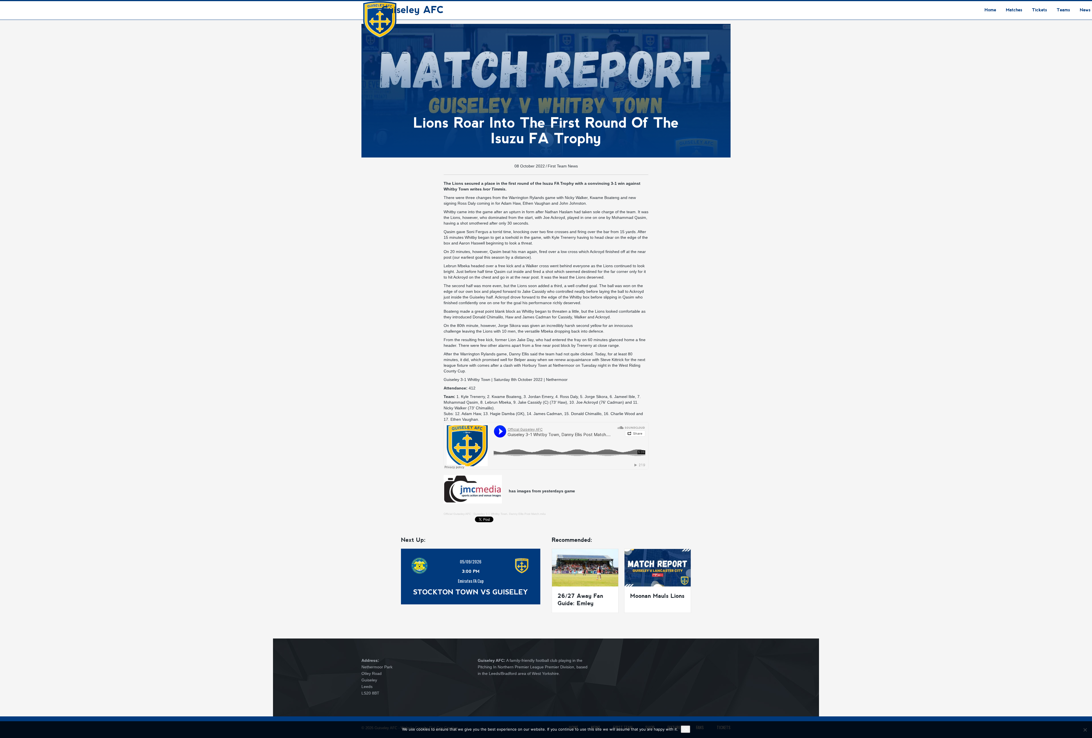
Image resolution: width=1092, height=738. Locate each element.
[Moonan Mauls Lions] (657, 567)
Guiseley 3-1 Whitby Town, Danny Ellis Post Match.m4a (509, 513)
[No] (1085, 730)
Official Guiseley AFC (457, 513)
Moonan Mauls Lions (657, 595)
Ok (685, 729)
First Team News (563, 166)
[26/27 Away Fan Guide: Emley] (585, 567)
